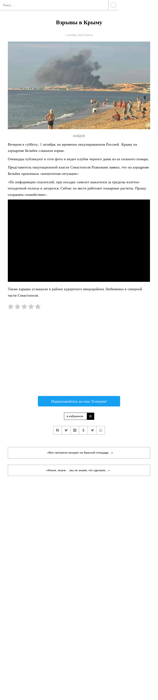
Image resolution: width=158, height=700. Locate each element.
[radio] (11, 307)
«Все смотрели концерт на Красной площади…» (80, 452)
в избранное (75, 416)
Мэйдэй (79, 136)
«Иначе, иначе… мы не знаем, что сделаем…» (78, 470)
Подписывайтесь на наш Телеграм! (79, 401)
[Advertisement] (79, 355)
